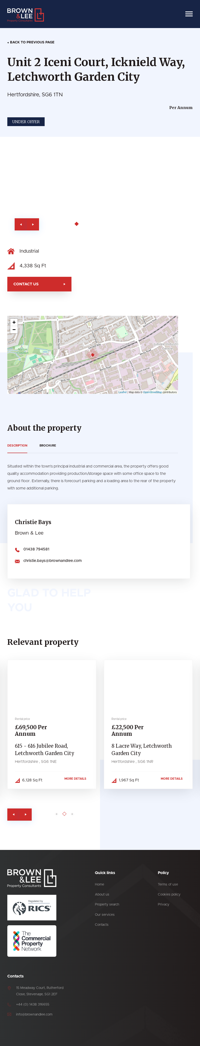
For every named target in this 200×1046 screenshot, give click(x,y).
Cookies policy (169, 894)
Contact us (26, 284)
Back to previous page (32, 42)
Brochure (48, 445)
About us (102, 894)
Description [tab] (17, 445)
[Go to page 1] (57, 814)
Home (99, 884)
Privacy (163, 904)
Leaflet (123, 392)
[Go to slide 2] (69, 224)
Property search (107, 904)
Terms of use (168, 884)
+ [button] (14, 322)
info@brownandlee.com (34, 1014)
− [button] (14, 330)
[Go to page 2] (64, 814)
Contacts (102, 924)
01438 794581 (36, 549)
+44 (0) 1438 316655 (32, 1004)
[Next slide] (26, 814)
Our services (105, 914)
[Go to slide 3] (77, 224)
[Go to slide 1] (63, 224)
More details (75, 778)
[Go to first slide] (33, 224)
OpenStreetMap (152, 392)
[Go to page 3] (72, 814)
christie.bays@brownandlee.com (52, 561)
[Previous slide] (21, 224)
